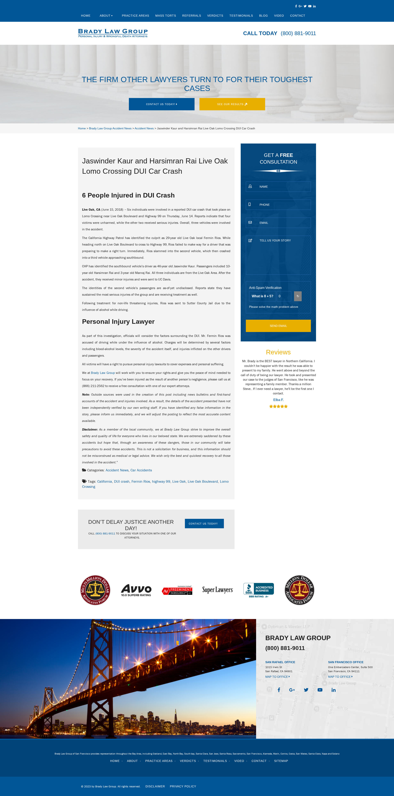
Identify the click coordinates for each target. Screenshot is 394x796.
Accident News (117, 470)
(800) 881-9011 (298, 33)
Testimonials (241, 15)
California (104, 481)
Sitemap (281, 761)
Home (85, 15)
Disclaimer (155, 786)
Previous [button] (238, 386)
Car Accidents (141, 470)
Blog (263, 15)
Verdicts (215, 15)
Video (279, 15)
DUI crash (121, 481)
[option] (278, 384)
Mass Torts (165, 15)
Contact (297, 15)
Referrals (191, 15)
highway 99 (161, 481)
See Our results (231, 104)
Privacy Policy (183, 786)
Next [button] (318, 386)
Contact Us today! (161, 104)
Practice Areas (135, 15)
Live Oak (179, 481)
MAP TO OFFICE (277, 676)
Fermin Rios (141, 481)
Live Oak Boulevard (203, 481)
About (105, 15)
